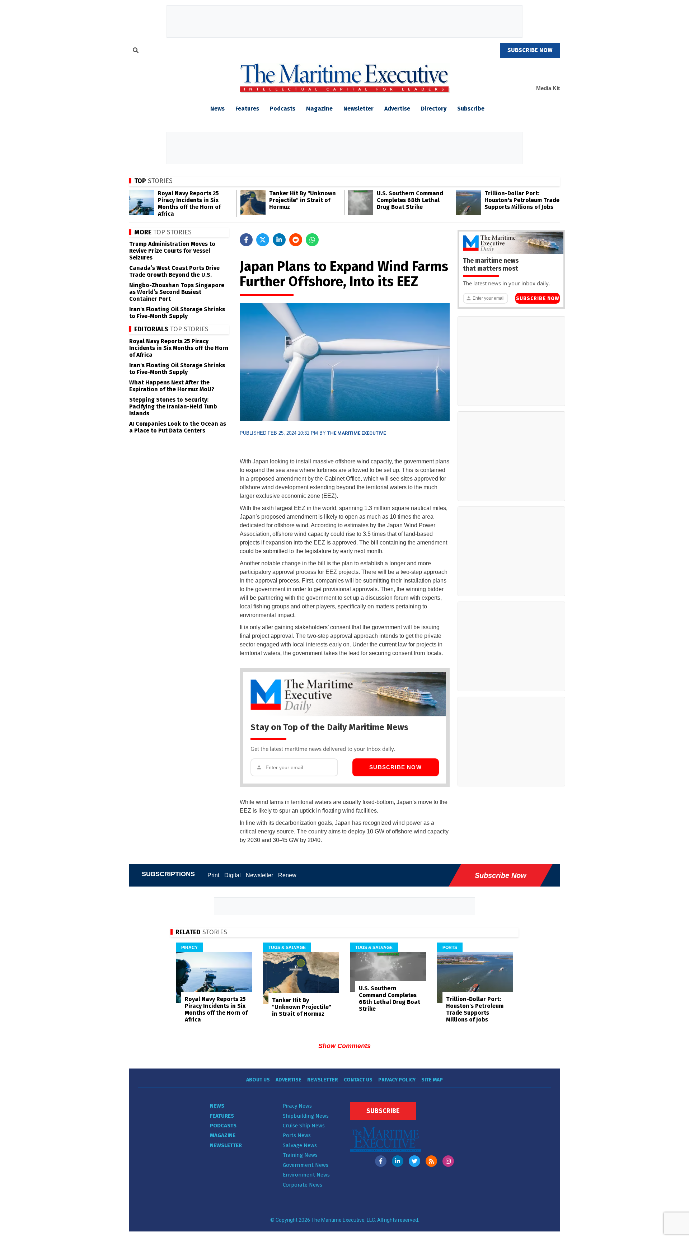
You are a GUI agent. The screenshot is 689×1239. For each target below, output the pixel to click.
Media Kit (548, 88)
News (217, 1106)
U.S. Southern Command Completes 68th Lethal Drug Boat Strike (410, 200)
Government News (305, 1165)
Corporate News (302, 1185)
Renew (287, 875)
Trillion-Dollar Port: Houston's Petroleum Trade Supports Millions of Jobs (521, 200)
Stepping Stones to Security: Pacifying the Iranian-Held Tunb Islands (173, 406)
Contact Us (358, 1080)
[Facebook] (380, 1161)
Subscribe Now (395, 767)
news (217, 108)
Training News (300, 1155)
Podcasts (282, 108)
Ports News (297, 1135)
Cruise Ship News (304, 1125)
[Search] (135, 51)
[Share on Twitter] (262, 239)
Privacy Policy (397, 1080)
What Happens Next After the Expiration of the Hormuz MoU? (171, 386)
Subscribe (470, 108)
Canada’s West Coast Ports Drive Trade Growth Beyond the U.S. (174, 271)
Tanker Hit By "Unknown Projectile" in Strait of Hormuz (302, 200)
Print (213, 875)
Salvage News (300, 1145)
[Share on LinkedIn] (279, 239)
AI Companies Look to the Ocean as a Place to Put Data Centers (177, 427)
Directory (433, 108)
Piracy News (297, 1106)
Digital (232, 875)
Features (247, 108)
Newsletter (358, 108)
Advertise (397, 108)
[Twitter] (414, 1161)
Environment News (306, 1175)
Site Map (432, 1080)
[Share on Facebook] (246, 239)
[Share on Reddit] (295, 239)
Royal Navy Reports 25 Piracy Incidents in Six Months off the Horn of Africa (189, 203)
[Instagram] (448, 1161)
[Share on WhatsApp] (312, 239)
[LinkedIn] (397, 1161)
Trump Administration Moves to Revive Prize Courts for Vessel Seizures (172, 250)
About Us (258, 1080)
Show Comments (344, 1045)
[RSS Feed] (431, 1161)
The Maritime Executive (356, 433)
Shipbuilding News (306, 1116)
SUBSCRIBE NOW (530, 50)
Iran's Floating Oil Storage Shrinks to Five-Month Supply (177, 312)
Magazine (319, 108)
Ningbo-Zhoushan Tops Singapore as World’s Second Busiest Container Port (176, 292)
